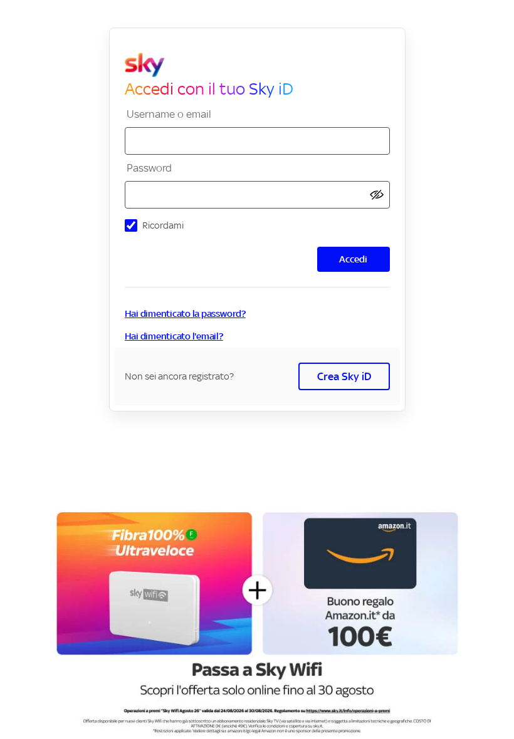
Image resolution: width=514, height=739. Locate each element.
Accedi (353, 259)
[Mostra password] (377, 195)
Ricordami (163, 225)
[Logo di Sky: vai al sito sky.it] (262, 65)
